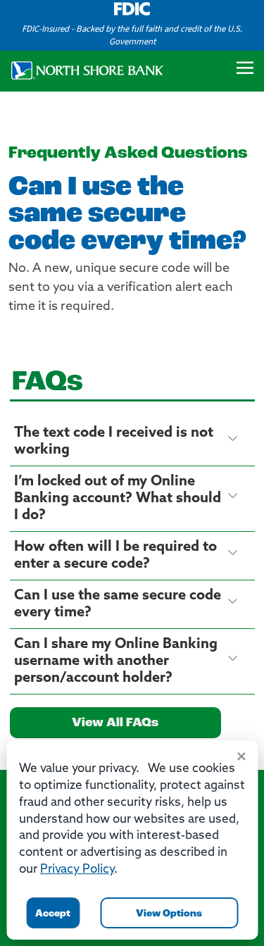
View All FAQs (115, 723)
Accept (52, 914)
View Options (169, 914)
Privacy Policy (77, 870)
